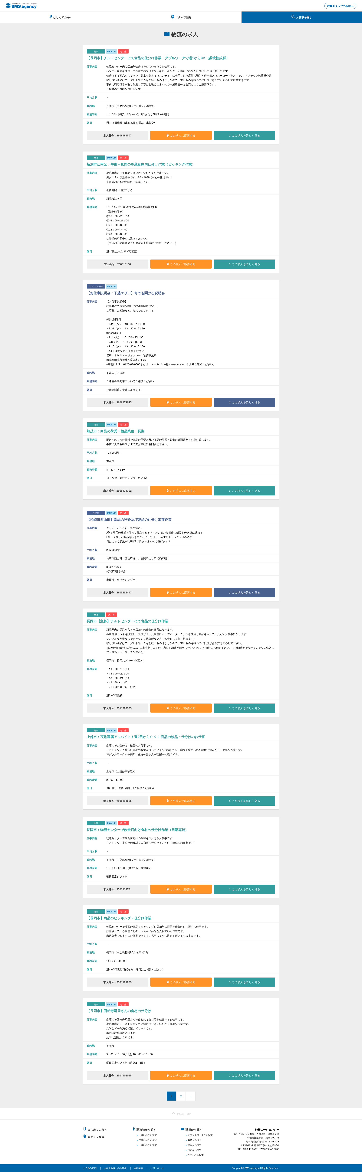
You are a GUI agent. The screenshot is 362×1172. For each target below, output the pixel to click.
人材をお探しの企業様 (115, 1168)
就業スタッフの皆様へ (340, 6)
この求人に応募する (183, 135)
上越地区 (143, 1134)
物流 (190, 1144)
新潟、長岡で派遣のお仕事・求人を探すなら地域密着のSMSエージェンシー (21, 5)
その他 (191, 1154)
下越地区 (143, 1144)
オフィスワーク (196, 1134)
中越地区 (143, 1139)
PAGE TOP (184, 1114)
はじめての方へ (62, 17)
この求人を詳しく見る (246, 135)
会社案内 (138, 1168)
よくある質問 (90, 1168)
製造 (190, 1139)
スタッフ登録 (183, 17)
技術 (190, 1149)
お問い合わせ (157, 1168)
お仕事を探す (304, 17)
